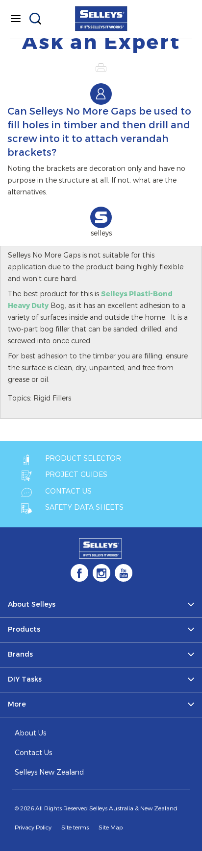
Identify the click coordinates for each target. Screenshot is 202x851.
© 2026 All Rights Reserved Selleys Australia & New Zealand (96, 808)
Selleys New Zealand (49, 772)
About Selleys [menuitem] (31, 604)
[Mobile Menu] (16, 18)
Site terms (75, 827)
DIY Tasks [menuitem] (25, 679)
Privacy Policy (33, 827)
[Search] (35, 18)
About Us (30, 733)
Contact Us (33, 752)
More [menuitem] (17, 704)
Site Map (111, 827)
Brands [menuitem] (20, 654)
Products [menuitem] (24, 629)
